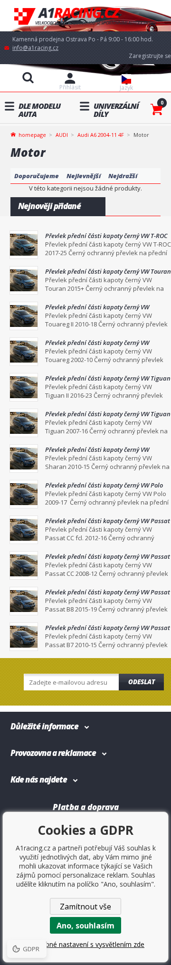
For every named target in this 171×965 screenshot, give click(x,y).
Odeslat (141, 682)
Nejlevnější (83, 176)
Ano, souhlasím (85, 925)
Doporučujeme (36, 176)
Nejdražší (122, 176)
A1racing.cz (85, 15)
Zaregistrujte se (150, 56)
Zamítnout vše (85, 906)
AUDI (62, 134)
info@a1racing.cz (35, 48)
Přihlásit (70, 87)
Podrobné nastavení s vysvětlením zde (85, 944)
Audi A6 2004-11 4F (100, 134)
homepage (32, 134)
